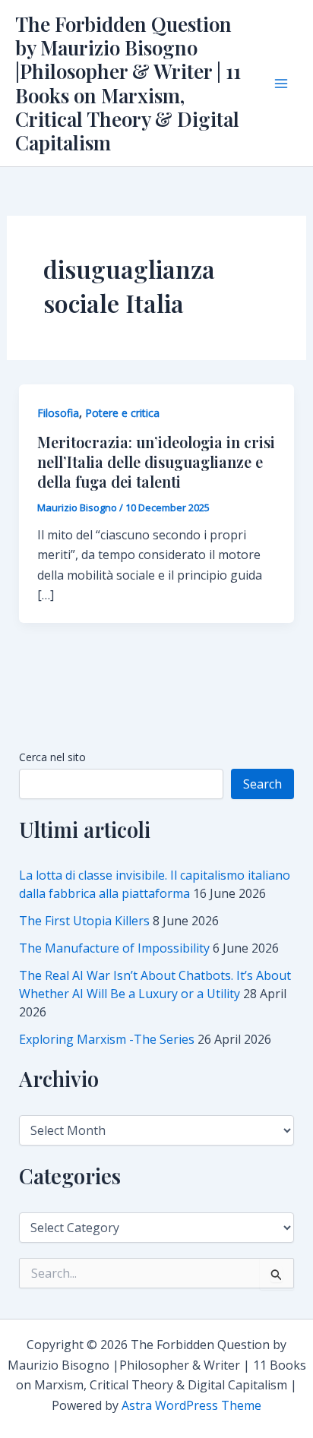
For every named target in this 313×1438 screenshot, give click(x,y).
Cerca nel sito (52, 757)
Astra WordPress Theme (191, 1405)
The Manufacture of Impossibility (114, 948)
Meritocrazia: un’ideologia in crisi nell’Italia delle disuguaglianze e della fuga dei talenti (156, 461)
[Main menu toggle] (281, 83)
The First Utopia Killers (84, 920)
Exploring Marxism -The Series (106, 1039)
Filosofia (58, 413)
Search (262, 784)
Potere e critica (122, 413)
